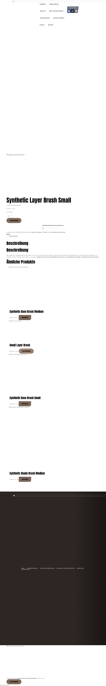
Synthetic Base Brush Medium (26, 311)
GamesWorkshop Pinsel (58, 232)
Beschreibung (14, 236)
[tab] (55, 236)
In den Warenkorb (14, 220)
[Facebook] (69, 11)
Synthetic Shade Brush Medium (27, 473)
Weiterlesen (25, 317)
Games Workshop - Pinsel (38, 232)
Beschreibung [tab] (17, 243)
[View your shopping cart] (67, 5)
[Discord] (76, 11)
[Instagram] (72, 11)
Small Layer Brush (20, 345)
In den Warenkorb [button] (26, 351)
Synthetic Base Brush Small (25, 398)
